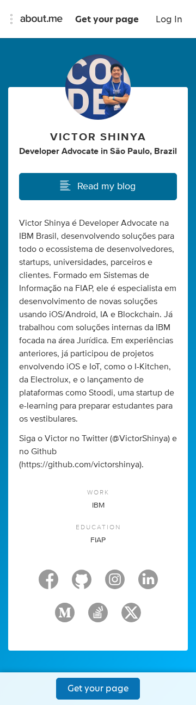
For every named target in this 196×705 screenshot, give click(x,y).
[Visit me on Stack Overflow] (98, 617)
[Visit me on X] (131, 617)
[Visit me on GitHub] (81, 584)
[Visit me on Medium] (65, 617)
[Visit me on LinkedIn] (148, 584)
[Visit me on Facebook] (48, 584)
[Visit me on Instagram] (115, 584)
